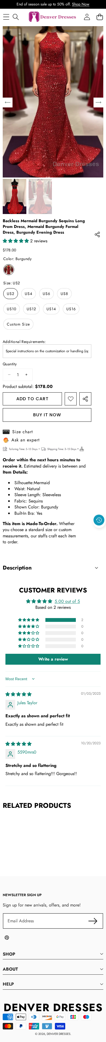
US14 (51, 309)
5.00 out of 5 (67, 601)
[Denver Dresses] (52, 17)
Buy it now (47, 415)
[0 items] (99, 17)
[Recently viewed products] (98, 520)
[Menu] (6, 17)
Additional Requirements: (24, 341)
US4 (28, 293)
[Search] (16, 17)
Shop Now (80, 4)
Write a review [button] (53, 659)
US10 (11, 309)
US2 (10, 293)
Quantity (10, 364)
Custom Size (18, 324)
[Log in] (87, 17)
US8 (64, 293)
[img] (18, 694)
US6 (46, 293)
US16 (71, 309)
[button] (99, 532)
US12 (31, 309)
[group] (14, 196)
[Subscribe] (93, 921)
